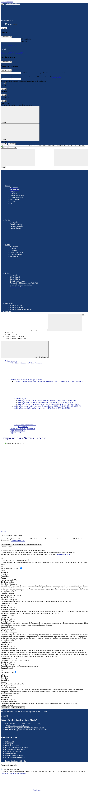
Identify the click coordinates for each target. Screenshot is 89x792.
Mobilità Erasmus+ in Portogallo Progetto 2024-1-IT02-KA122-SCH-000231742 (42, 408)
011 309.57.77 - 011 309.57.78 (18, 726)
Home (84, 315)
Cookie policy (10, 742)
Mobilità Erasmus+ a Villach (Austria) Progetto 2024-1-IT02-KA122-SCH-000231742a (48, 404)
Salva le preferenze (18, 707)
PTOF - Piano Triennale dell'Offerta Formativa (26, 363)
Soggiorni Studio (15, 433)
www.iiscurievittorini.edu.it (10, 568)
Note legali (9, 744)
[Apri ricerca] (71, 157)
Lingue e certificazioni (17, 431)
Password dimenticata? (8, 45)
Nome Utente (26, 39)
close (3, 167)
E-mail (23, 73)
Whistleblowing (10, 753)
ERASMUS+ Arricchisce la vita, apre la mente (26, 380)
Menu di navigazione (41, 357)
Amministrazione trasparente (15, 757)
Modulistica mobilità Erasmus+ (25, 425)
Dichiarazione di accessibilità (15, 749)
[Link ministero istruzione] (10, 4)
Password (24, 41)
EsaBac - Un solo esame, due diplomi (22, 429)
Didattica (8, 332)
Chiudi (4, 89)
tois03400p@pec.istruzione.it (28, 730)
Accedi (4, 28)
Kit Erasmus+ (23, 427)
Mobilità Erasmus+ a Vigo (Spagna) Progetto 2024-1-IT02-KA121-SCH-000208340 (47, 400)
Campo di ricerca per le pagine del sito (14, 330)
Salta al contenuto (7, 2)
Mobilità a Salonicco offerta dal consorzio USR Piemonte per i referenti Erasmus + (46, 402)
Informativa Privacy (12, 745)
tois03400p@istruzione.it (27, 728)
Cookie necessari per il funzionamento (14, 560)
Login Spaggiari (56, 77)
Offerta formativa (11, 334)
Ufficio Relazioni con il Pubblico (16, 747)
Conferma (12, 144)
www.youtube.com (7, 672)
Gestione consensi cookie (14, 755)
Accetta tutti (34, 545)
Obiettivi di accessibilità (13, 751)
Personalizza (6, 545)
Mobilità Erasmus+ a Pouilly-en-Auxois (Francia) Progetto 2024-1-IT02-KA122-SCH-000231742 (47, 406)
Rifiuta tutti (18, 545)
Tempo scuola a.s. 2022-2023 (15, 336)
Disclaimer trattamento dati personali (13, 773)
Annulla (4, 144)
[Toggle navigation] (18, 157)
